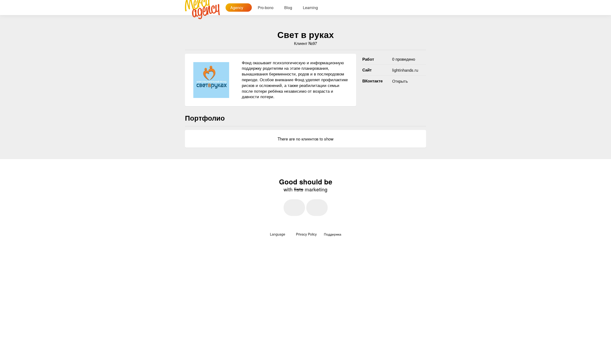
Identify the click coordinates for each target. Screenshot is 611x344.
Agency (237, 7)
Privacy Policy (306, 234)
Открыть (400, 81)
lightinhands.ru (405, 70)
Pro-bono (266, 7)
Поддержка (332, 234)
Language (278, 234)
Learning (310, 7)
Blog (288, 7)
